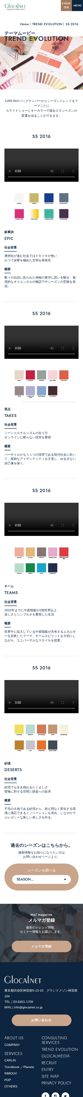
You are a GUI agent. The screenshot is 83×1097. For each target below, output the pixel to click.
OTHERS (10, 1086)
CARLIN (10, 1060)
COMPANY (12, 1045)
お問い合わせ (41, 1020)
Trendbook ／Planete (19, 1067)
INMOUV (10, 1073)
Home (24, 24)
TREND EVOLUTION (47, 24)
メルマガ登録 (41, 946)
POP (7, 1080)
